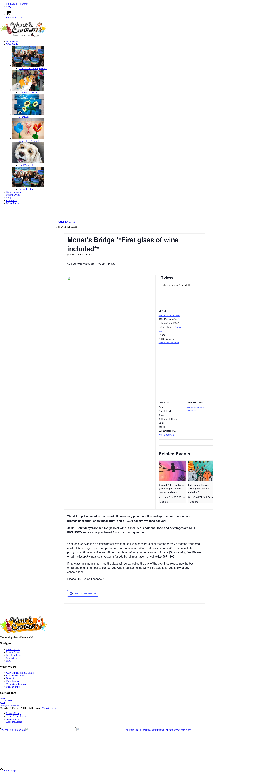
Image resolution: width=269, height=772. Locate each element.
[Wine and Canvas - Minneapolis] (23, 36)
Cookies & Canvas (15, 675)
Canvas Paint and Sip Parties (20, 672)
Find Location (13, 649)
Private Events (13, 652)
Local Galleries (13, 655)
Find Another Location (17, 3)
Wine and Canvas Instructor (195, 408)
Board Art (11, 678)
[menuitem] (137, 3)
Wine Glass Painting (16, 684)
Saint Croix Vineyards (169, 315)
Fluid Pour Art (13, 681)
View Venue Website (169, 342)
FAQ (8, 6)
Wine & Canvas (166, 434)
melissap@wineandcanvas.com (11, 704)
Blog (8, 660)
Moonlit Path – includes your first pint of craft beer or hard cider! (171, 488)
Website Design (50, 708)
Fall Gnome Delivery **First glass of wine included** (199, 488)
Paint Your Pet (13, 686)
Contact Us (11, 658)
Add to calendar (83, 593)
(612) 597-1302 (6, 699)
